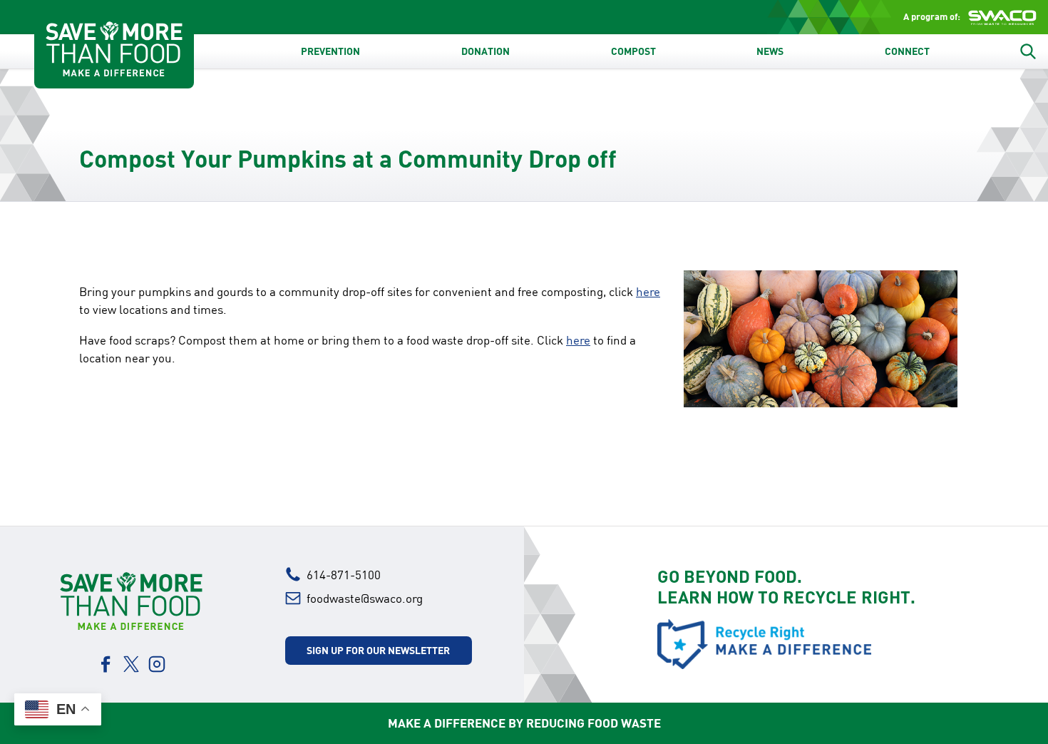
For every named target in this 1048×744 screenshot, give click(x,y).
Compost (633, 51)
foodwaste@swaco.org (365, 598)
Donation (485, 51)
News (770, 51)
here (648, 291)
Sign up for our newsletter (378, 649)
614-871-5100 (344, 574)
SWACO (1002, 17)
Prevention (330, 51)
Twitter (131, 664)
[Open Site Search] (1028, 51)
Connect (907, 51)
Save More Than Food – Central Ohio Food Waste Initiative (114, 48)
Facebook (105, 664)
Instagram (156, 664)
